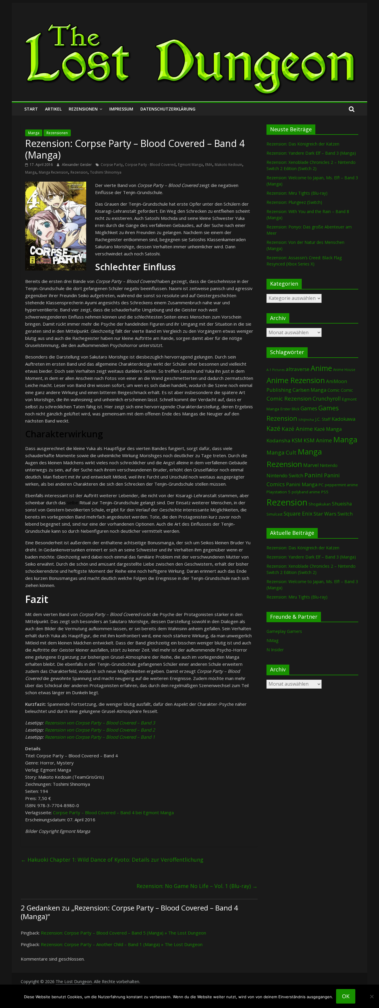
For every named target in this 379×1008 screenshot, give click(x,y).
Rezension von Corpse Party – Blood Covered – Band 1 (100, 737)
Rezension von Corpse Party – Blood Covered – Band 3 (100, 723)
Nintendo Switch (284, 475)
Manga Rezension (53, 172)
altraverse (297, 369)
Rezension (79, 172)
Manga (33, 132)
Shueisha (342, 503)
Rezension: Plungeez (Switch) (294, 202)
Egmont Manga (190, 164)
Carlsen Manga (309, 390)
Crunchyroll (327, 398)
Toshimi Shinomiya (105, 172)
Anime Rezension (295, 380)
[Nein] (372, 996)
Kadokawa (343, 418)
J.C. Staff (322, 419)
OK (345, 996)
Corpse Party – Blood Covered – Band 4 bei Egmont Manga (113, 812)
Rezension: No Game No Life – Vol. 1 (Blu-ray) (197, 885)
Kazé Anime (297, 428)
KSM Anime (317, 440)
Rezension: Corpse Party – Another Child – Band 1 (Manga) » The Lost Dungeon (122, 944)
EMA (208, 164)
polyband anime (306, 492)
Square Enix (298, 513)
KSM (297, 440)
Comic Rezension (288, 398)
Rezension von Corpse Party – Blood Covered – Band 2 (100, 730)
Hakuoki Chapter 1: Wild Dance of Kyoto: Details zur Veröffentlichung (112, 859)
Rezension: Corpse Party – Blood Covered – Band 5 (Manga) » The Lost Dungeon (123, 933)
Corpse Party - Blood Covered (150, 164)
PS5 (324, 492)
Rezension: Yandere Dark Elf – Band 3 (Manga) (311, 153)
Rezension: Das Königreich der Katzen (302, 144)
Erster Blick (289, 409)
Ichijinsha (306, 419)
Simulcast (274, 514)
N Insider (275, 649)
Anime (321, 368)
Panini (313, 475)
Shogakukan (320, 504)
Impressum (121, 109)
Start (31, 109)
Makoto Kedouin (228, 164)
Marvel (311, 465)
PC (321, 484)
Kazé (273, 428)
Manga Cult (281, 452)
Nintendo (329, 465)
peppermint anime (341, 484)
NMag (272, 640)
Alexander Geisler (77, 164)
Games (309, 408)
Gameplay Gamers (284, 631)
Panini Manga (301, 484)
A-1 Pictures (275, 370)
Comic (333, 390)
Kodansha (278, 440)
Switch (345, 513)
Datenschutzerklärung (167, 109)
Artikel (53, 109)
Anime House (344, 369)
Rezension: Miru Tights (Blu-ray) (296, 193)
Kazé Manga (328, 428)
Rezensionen (83, 109)
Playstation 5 (278, 492)
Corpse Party (112, 164)
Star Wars (325, 513)
